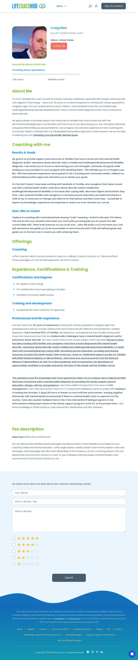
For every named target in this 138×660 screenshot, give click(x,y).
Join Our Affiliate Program (69, 640)
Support (30, 629)
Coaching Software (82, 629)
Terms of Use (74, 618)
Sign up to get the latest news (100, 634)
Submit (69, 577)
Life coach (18, 79)
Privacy (118, 629)
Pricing (99, 629)
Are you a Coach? (60, 629)
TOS (109, 629)
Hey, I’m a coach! (114, 6)
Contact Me (59, 46)
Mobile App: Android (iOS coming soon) (42, 634)
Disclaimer (59, 618)
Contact (43, 629)
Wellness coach (56, 79)
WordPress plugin (73, 634)
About (20, 629)
